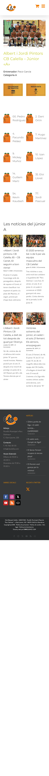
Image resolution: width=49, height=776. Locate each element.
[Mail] (18, 502)
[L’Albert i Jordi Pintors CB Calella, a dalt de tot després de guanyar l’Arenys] (13, 318)
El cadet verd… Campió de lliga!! (34, 440)
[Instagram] (12, 496)
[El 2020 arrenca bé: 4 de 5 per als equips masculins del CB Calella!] (36, 241)
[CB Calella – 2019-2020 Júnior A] (24, 21)
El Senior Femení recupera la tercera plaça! (35, 453)
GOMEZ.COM (30, 529)
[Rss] (12, 502)
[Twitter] (18, 496)
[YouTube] (5, 502)
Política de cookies (35, 525)
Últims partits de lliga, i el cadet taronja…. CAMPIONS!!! (34, 426)
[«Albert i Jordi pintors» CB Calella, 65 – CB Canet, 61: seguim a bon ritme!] (13, 241)
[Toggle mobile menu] (43, 6)
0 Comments (18, 271)
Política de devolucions (26, 527)
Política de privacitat (22, 525)
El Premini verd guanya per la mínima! (34, 467)
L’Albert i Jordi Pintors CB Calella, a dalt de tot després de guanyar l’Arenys (12, 335)
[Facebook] (5, 496)
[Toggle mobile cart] (37, 6)
